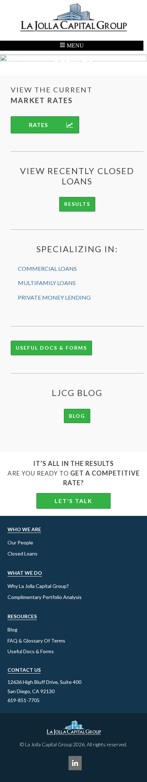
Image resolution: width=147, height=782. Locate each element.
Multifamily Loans (47, 282)
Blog (77, 416)
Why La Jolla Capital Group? (38, 586)
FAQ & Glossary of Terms (36, 641)
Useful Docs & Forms (51, 348)
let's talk (73, 500)
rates (38, 124)
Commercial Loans (47, 268)
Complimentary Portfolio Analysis (44, 597)
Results (77, 204)
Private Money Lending (54, 297)
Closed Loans (22, 553)
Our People (20, 542)
